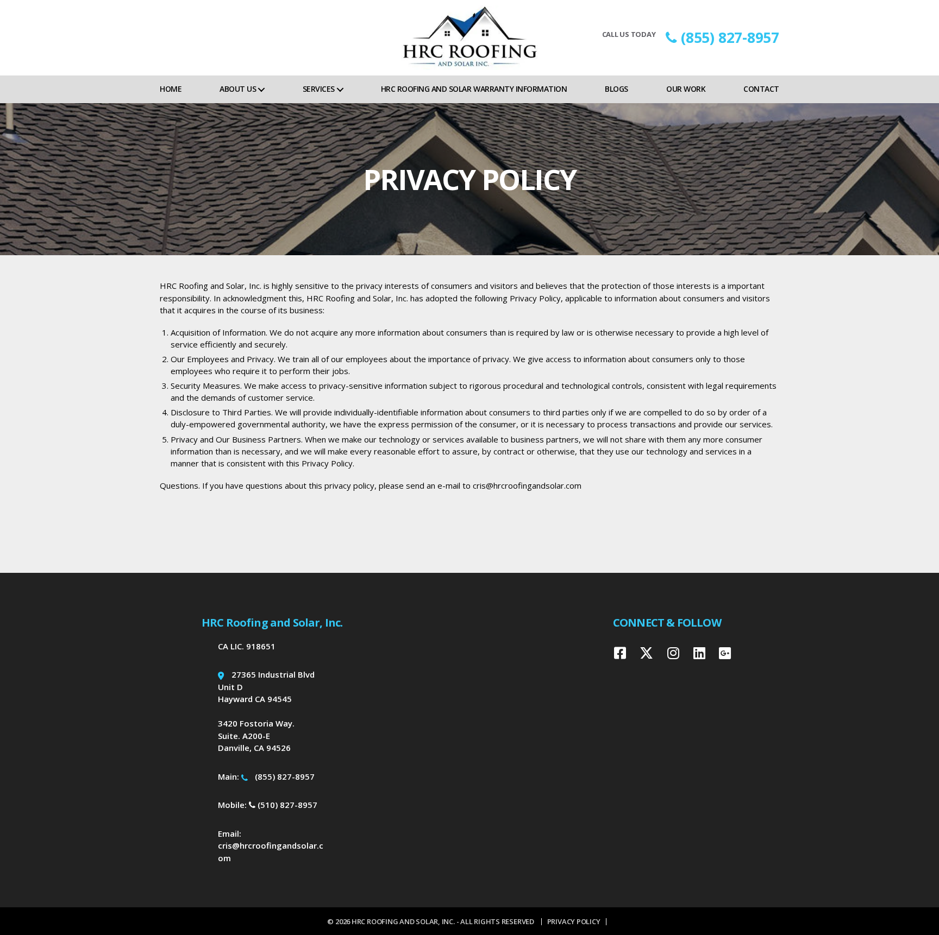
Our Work (685, 89)
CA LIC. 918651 (247, 646)
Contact (761, 89)
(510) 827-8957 (286, 804)
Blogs (616, 89)
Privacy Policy (573, 921)
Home (170, 89)
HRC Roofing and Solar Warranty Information (474, 89)
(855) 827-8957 (730, 37)
